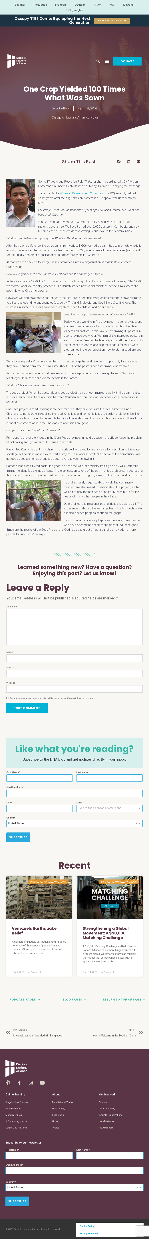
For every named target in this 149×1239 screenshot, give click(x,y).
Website (10, 682)
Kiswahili (128, 4)
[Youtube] (42, 1083)
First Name (12, 772)
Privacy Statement (89, 1233)
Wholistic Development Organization (83, 193)
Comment (12, 606)
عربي (97, 4)
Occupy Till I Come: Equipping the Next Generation (52, 20)
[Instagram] (30, 1083)
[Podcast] (7, 1083)
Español (20, 4)
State (79, 802)
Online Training (15, 1094)
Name (10, 652)
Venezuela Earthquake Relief (34, 931)
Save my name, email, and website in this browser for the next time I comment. (52, 698)
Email (10, 667)
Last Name (82, 772)
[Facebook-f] (19, 1083)
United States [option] (16, 823)
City (8, 802)
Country (10, 817)
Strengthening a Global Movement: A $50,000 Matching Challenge (106, 933)
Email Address (14, 787)
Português (40, 4)
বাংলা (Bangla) (74, 10)
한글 (112, 4)
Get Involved (107, 1094)
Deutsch (80, 4)
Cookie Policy (87, 1226)
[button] (98, 61)
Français (61, 4)
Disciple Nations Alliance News (75, 117)
